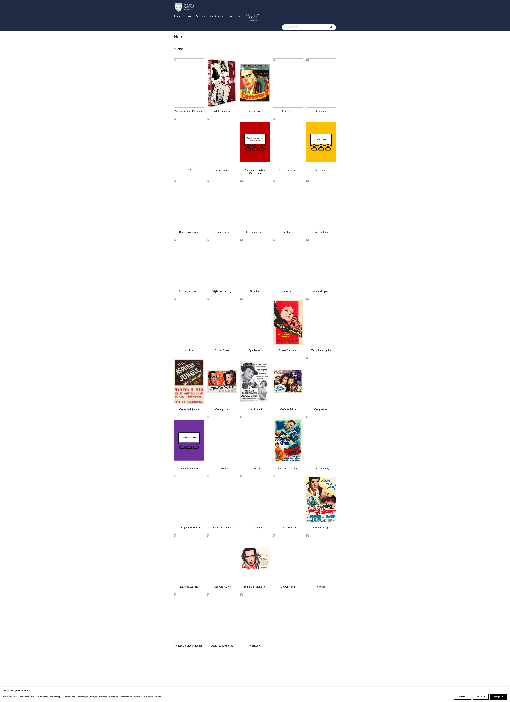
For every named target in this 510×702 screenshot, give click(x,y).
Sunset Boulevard (288, 350)
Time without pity (222, 586)
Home (177, 16)
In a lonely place (255, 232)
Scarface (188, 350)
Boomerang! (255, 111)
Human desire (222, 232)
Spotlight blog (217, 16)
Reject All (480, 697)
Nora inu (255, 291)
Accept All (498, 697)
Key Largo (288, 232)
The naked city (321, 468)
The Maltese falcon (288, 468)
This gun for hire (189, 586)
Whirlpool (255, 645)
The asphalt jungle (189, 409)
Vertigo (321, 586)
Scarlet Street (222, 350)
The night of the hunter (188, 527)
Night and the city (221, 291)
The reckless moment (222, 527)
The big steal (255, 409)
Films (188, 16)
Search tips (235, 16)
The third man (288, 527)
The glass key (321, 409)
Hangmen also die (189, 232)
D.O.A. (189, 170)
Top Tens (200, 16)
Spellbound (255, 350)
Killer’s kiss (321, 232)
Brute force (288, 111)
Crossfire (321, 111)
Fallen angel (321, 170)
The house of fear (189, 468)
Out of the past (321, 291)
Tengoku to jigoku (321, 350)
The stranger (255, 527)
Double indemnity (288, 170)
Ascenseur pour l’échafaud (189, 111)
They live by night (321, 527)
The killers (222, 468)
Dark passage (222, 170)
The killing (255, 468)
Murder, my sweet (188, 291)
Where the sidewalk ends (188, 645)
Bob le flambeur (222, 111)
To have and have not (255, 586)
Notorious (288, 291)
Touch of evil (288, 586)
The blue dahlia (288, 409)
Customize (463, 697)
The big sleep (222, 409)
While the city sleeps (222, 645)
